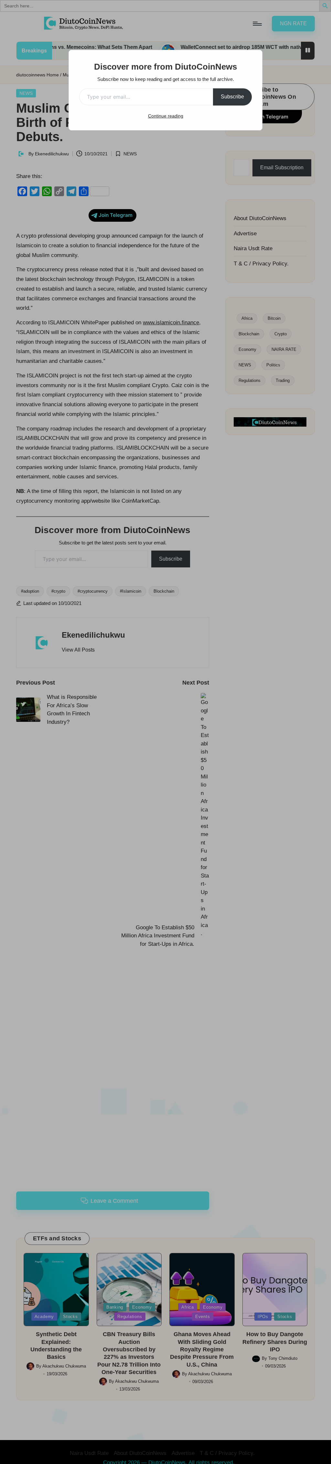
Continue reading (165, 115)
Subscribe (232, 96)
